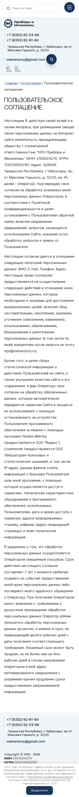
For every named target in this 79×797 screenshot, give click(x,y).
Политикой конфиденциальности (50, 777)
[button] (51, 59)
